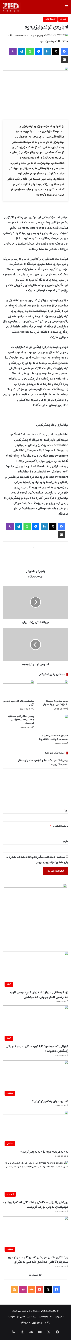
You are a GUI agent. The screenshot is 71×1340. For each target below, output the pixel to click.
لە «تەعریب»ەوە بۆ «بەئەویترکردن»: (44, 1152)
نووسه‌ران (31, 1317)
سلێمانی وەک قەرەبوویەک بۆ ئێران (18, 702)
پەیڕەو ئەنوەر (37, 35)
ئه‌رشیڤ (11, 1317)
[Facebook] (64, 51)
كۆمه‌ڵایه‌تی (50, 19)
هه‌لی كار (21, 1317)
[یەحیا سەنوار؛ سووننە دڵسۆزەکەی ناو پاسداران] (52, 689)
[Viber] (13, 51)
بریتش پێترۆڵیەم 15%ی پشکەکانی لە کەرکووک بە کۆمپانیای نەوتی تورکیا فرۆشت (35, 1204)
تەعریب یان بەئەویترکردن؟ (50, 1101)
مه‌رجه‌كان (25, 1322)
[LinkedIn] (47, 51)
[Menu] (66, 8)
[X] (55, 51)
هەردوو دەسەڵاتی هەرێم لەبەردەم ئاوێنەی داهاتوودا (53, 737)
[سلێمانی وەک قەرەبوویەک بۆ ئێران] (18, 689)
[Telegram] (21, 51)
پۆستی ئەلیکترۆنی (59, 826)
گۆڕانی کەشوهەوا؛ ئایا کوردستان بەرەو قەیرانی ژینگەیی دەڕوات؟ (37, 1048)
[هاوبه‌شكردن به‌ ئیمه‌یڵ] (64, 59)
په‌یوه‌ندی (43, 1317)
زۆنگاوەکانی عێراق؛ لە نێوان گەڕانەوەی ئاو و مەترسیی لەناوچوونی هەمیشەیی (39, 995)
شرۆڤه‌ (63, 19)
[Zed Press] (12, 7)
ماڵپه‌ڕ (65, 841)
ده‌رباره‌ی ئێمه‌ (57, 1317)
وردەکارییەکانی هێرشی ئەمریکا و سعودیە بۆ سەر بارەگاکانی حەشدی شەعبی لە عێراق (38, 1259)
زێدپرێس (22, 1311)
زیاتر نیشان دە (35, 1275)
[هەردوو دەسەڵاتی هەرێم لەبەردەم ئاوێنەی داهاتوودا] (52, 723)
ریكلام (47, 1322)
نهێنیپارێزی (37, 1322)
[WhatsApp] (30, 51)
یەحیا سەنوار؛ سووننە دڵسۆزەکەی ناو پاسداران (55, 702)
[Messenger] (38, 51)
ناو (66, 810)
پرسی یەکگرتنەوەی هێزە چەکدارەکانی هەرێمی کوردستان (20, 719)
